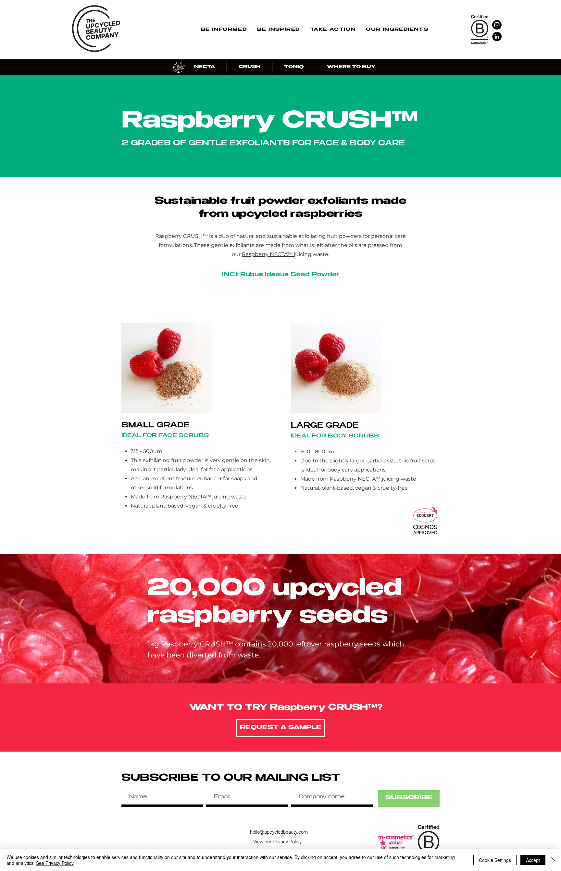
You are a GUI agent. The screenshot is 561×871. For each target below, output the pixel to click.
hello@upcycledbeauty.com (279, 832)
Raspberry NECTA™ (268, 254)
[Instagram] (497, 25)
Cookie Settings (495, 860)
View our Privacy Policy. (278, 842)
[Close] (553, 860)
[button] (224, 30)
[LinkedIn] (497, 36)
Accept (533, 860)
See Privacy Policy (55, 863)
